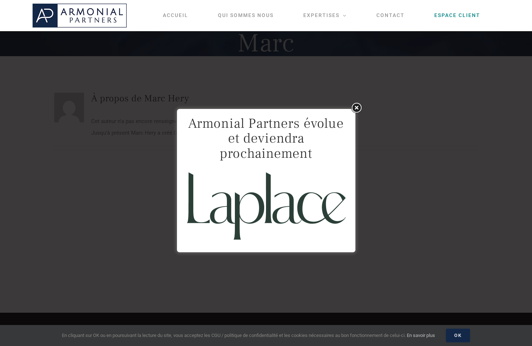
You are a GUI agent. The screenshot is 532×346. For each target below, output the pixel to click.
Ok (458, 335)
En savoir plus (421, 335)
